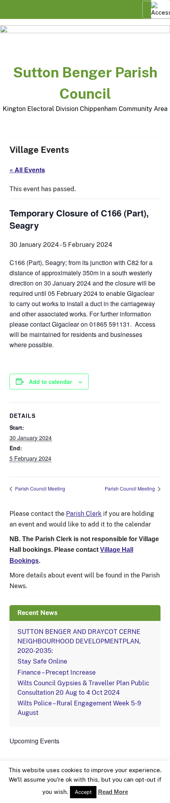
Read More (113, 795)
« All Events (27, 169)
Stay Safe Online (42, 661)
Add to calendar (50, 382)
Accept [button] (83, 795)
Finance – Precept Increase (56, 672)
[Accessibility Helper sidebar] (160, 9)
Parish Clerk (84, 513)
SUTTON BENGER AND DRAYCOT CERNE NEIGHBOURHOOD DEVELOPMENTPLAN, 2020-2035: (79, 641)
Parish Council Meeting (39, 488)
